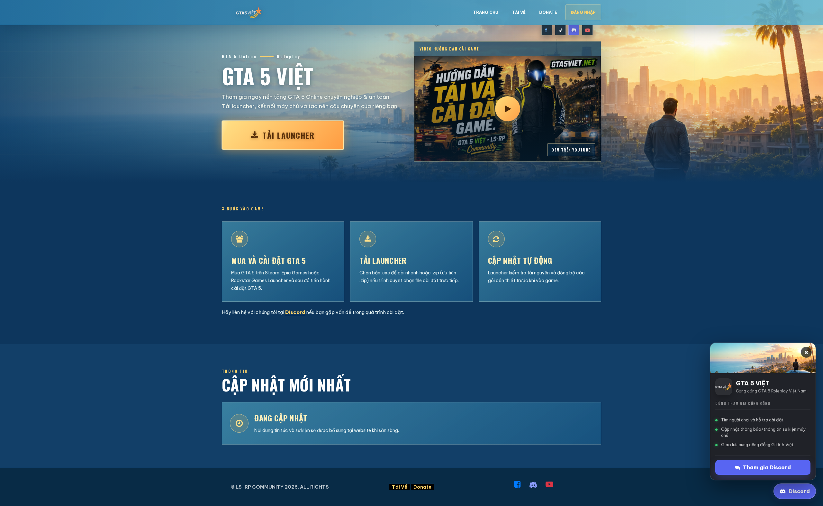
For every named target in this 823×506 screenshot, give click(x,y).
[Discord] (573, 29)
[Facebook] (546, 29)
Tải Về (519, 12)
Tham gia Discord (767, 467)
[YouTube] (587, 29)
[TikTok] (560, 29)
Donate (548, 12)
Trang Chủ (485, 12)
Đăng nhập (583, 12)
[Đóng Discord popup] (806, 352)
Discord (295, 312)
